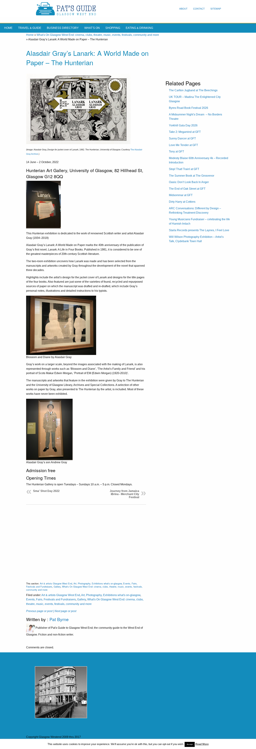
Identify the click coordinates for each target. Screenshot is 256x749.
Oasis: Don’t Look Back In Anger (189, 182)
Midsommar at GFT (181, 195)
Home (8, 27)
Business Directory (63, 27)
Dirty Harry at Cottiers (182, 201)
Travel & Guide (29, 27)
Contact (199, 8)
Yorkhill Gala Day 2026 (183, 125)
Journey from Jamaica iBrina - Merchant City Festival (124, 494)
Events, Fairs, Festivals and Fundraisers (51, 599)
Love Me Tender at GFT (183, 145)
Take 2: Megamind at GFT (185, 131)
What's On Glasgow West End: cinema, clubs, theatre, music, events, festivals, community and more (98, 34)
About (183, 8)
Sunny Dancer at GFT (182, 138)
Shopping (112, 27)
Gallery (57, 586)
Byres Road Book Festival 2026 (188, 107)
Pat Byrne (59, 619)
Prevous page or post (39, 611)
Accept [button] (190, 744)
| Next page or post (64, 611)
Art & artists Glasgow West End (56, 583)
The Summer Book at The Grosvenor (191, 175)
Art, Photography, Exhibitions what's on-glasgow (97, 583)
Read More (202, 744)
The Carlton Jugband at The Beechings (193, 90)
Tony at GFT (176, 151)
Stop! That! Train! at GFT (184, 169)
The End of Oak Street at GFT (187, 188)
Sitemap (215, 8)
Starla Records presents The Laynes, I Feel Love (199, 230)
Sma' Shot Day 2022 (46, 490)
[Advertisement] (86, 540)
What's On (92, 27)
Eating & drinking (139, 27)
